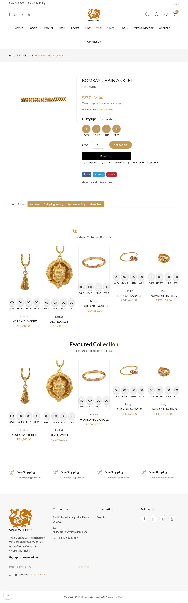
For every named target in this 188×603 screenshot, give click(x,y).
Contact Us (94, 41)
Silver (110, 27)
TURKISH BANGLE (129, 295)
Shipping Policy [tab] (53, 204)
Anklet (19, 27)
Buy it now (106, 156)
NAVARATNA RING (164, 296)
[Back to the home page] (10, 55)
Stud (99, 27)
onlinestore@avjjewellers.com (70, 531)
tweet (100, 174)
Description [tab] (18, 204)
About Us (164, 27)
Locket (75, 27)
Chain (62, 27)
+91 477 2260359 (67, 537)
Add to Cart (120, 144)
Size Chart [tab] (96, 204)
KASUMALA (24, 55)
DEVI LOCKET (59, 321)
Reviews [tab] (35, 204)
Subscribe (83, 566)
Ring (88, 27)
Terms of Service (38, 574)
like (88, 174)
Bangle (32, 27)
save (113, 174)
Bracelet (48, 27)
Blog (123, 27)
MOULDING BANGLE (94, 306)
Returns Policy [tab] (76, 204)
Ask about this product (146, 162)
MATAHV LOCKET (24, 321)
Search (101, 517)
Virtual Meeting (144, 27)
